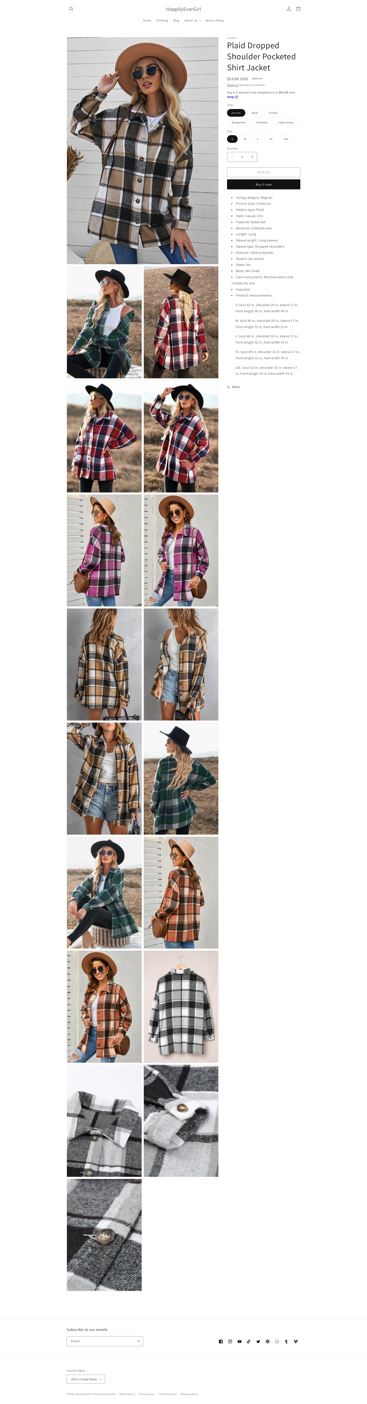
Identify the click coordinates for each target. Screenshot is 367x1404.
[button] (71, 9)
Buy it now (264, 184)
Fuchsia (264, 123)
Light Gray (288, 123)
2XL (288, 140)
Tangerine (240, 123)
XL (273, 140)
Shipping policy (189, 1394)
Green (275, 113)
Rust (257, 113)
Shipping (232, 85)
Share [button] (236, 387)
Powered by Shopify (105, 1394)
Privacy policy (147, 1394)
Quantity (232, 148)
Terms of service (167, 1394)
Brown (238, 113)
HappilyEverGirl (84, 1394)
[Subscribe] (138, 1341)
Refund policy (127, 1394)
